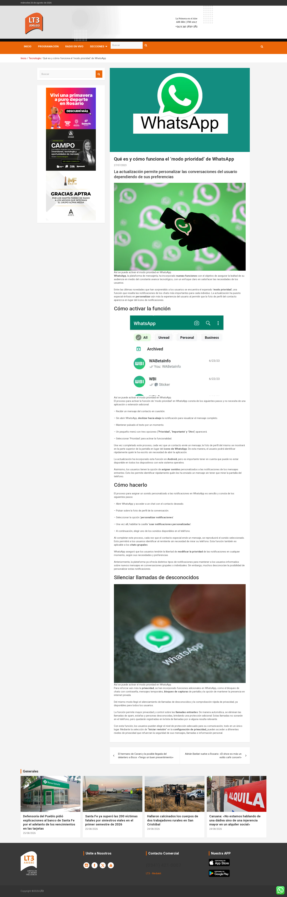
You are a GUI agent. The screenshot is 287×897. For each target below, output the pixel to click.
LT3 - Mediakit (153, 873)
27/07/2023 (120, 165)
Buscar (146, 45)
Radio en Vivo (74, 46)
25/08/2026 (29, 833)
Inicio (27, 46)
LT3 (42, 891)
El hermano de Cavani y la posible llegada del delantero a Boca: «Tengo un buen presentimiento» (145, 755)
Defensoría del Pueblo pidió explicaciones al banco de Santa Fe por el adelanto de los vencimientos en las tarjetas (49, 822)
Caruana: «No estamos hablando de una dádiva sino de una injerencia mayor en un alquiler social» (235, 820)
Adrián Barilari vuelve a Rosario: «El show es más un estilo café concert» (213, 755)
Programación (48, 46)
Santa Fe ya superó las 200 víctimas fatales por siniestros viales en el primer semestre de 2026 (111, 820)
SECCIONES (97, 46)
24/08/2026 (153, 829)
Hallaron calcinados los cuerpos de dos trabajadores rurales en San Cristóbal (172, 820)
